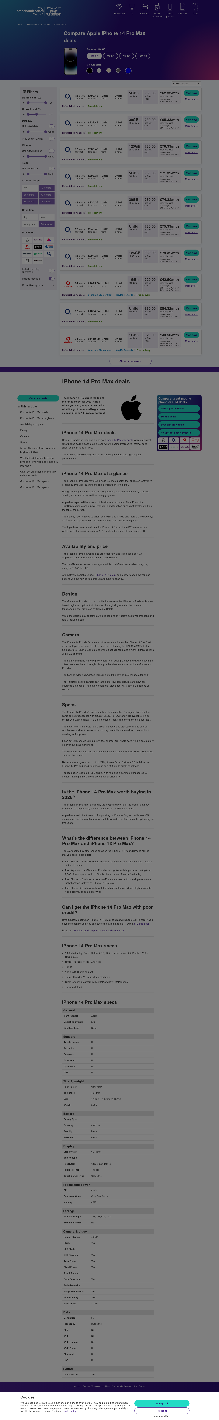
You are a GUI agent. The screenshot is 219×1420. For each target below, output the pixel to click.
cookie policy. (69, 1411)
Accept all (162, 1403)
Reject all (162, 1410)
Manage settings (162, 1416)
